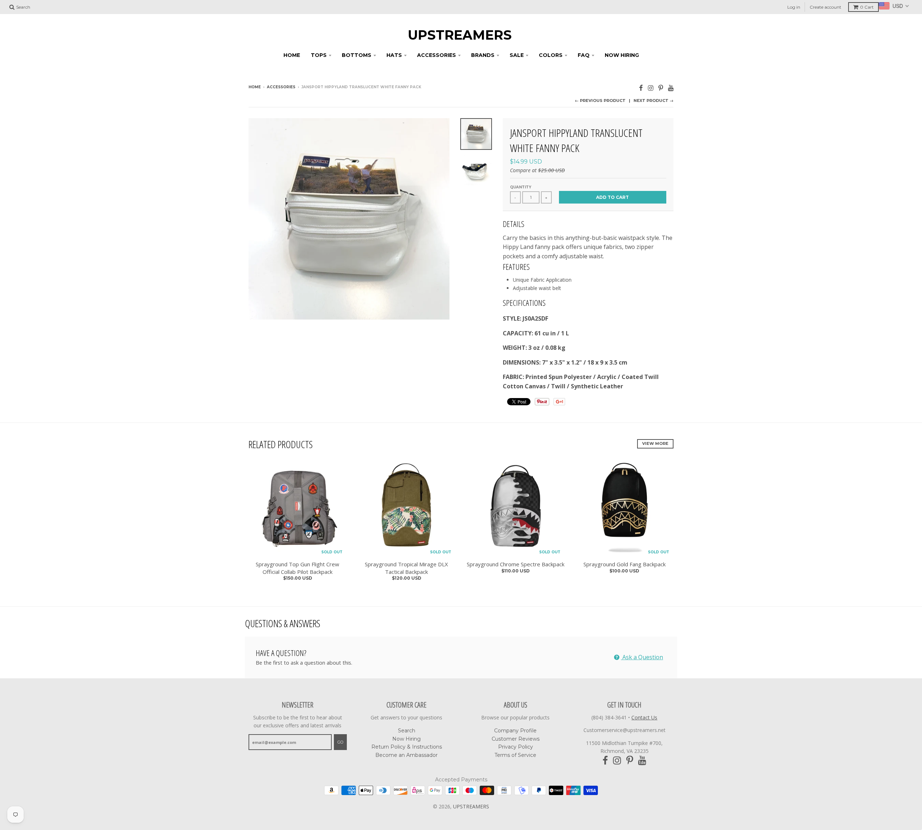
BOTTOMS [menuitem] (356, 55)
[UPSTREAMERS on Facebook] (641, 87)
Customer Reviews (516, 739)
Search (406, 730)
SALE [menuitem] (517, 55)
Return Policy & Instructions (406, 747)
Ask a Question (642, 657)
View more (655, 443)
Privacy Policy (515, 747)
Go (340, 742)
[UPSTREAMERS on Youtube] (670, 87)
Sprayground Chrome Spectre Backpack (515, 564)
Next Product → (653, 100)
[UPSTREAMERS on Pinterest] (660, 87)
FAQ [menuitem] (584, 55)
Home (255, 87)
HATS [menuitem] (394, 55)
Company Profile (515, 730)
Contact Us (644, 717)
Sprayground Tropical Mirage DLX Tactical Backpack (406, 568)
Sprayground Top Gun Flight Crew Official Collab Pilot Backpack (297, 568)
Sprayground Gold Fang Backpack (624, 564)
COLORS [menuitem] (551, 55)
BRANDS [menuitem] (482, 55)
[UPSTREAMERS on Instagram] (650, 87)
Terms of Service (515, 755)
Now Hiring (406, 739)
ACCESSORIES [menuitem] (436, 55)
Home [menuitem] (291, 55)
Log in (793, 7)
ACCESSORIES (281, 87)
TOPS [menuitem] (319, 55)
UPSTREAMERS (460, 34)
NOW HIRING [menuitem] (622, 55)
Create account (825, 7)
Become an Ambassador (406, 755)
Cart (867, 7)
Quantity (520, 187)
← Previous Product (600, 100)
